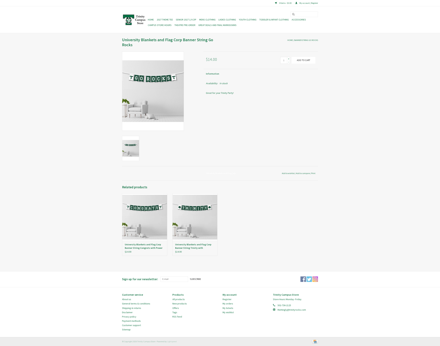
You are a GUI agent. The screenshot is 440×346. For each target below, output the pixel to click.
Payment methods (131, 320)
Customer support (131, 325)
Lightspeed (172, 341)
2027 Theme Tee (165, 19)
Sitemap (126, 329)
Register (227, 299)
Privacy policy (129, 316)
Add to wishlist (288, 173)
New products (179, 303)
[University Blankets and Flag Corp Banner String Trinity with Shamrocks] (195, 217)
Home (151, 19)
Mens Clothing (207, 19)
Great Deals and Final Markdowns (217, 25)
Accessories (299, 19)
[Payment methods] (314, 341)
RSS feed (177, 316)
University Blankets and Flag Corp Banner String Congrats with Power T (143, 246)
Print (313, 173)
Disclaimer (127, 312)
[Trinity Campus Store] (134, 20)
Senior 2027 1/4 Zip (186, 19)
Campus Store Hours (160, 25)
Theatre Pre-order (184, 25)
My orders (228, 303)
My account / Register (308, 3)
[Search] (292, 14)
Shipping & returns (131, 308)
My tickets (228, 308)
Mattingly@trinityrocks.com (292, 309)
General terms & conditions (136, 303)
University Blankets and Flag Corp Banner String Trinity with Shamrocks (193, 246)
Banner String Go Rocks (306, 40)
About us (126, 299)
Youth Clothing (247, 19)
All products (178, 299)
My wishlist (228, 312)
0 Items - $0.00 (285, 3)
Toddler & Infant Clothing (274, 19)
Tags (174, 312)
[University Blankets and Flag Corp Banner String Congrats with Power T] (144, 217)
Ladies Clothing (227, 19)
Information (212, 73)
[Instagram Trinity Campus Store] (315, 279)
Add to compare (303, 173)
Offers (175, 308)
